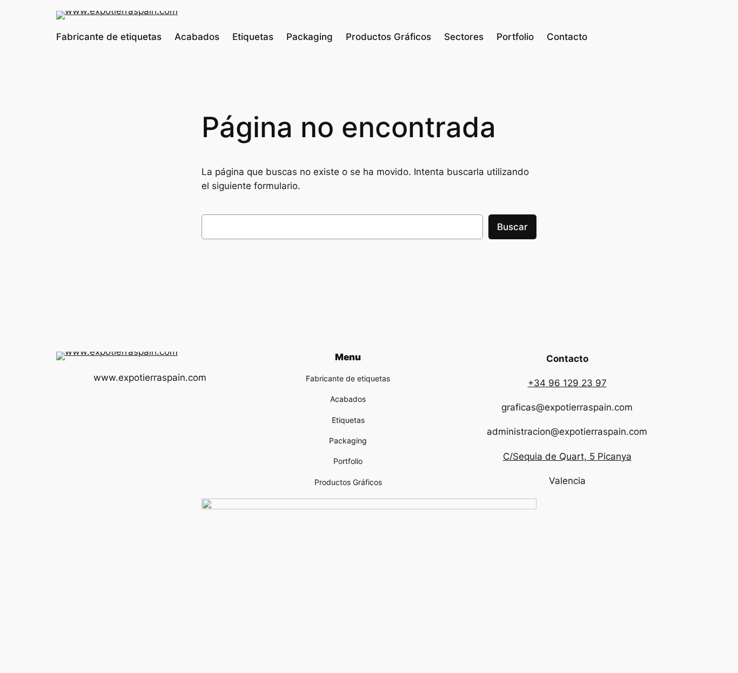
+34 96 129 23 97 (567, 383)
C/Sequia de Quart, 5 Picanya (567, 456)
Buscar (512, 226)
